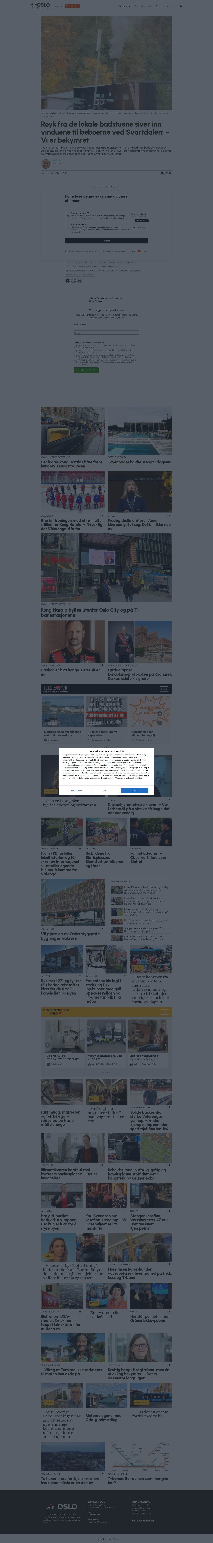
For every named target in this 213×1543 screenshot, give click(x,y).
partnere (108, 762)
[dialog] (106, 771)
